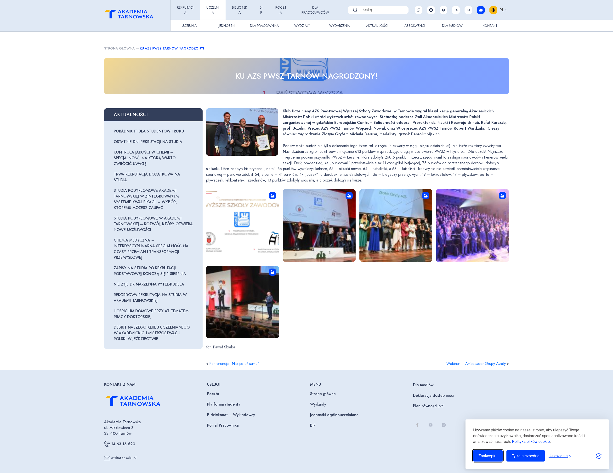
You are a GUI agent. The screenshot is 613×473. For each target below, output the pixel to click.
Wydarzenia (339, 25)
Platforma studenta (223, 404)
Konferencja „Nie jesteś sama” (234, 363)
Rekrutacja (185, 10)
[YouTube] (430, 425)
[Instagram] (443, 425)
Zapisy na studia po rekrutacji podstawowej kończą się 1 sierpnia (150, 270)
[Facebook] (417, 425)
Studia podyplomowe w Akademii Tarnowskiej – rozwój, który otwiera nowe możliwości (153, 223)
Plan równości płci (428, 406)
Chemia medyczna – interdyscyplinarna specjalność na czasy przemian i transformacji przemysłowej (151, 248)
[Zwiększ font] (468, 10)
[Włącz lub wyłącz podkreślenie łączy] (418, 10)
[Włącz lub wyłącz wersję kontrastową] (443, 10)
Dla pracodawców (315, 10)
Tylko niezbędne (525, 455)
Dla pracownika (264, 25)
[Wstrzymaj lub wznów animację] (431, 10)
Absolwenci (414, 25)
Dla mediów (423, 385)
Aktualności (377, 25)
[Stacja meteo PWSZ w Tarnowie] (481, 10)
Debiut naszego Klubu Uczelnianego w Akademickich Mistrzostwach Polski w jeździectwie (152, 332)
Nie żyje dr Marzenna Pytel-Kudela (149, 284)
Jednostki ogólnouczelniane (334, 415)
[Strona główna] (136, 16)
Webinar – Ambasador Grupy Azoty (476, 363)
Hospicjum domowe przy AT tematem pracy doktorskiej (151, 313)
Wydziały (302, 25)
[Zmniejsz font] (456, 10)
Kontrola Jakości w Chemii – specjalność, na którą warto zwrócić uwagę (145, 157)
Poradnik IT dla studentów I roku (149, 131)
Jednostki (227, 25)
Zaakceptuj (487, 455)
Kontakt (490, 25)
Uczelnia (212, 10)
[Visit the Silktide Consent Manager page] (599, 456)
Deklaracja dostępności (433, 395)
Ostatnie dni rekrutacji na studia (148, 141)
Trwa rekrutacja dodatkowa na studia (147, 177)
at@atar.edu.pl (123, 458)
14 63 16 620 (123, 444)
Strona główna (119, 48)
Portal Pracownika (223, 425)
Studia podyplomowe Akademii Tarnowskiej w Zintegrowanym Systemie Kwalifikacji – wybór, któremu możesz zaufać (146, 199)
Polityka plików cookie (531, 441)
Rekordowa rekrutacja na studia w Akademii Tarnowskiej (150, 297)
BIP (261, 10)
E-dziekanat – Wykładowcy (231, 415)
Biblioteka (239, 10)
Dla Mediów (452, 25)
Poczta (280, 10)
